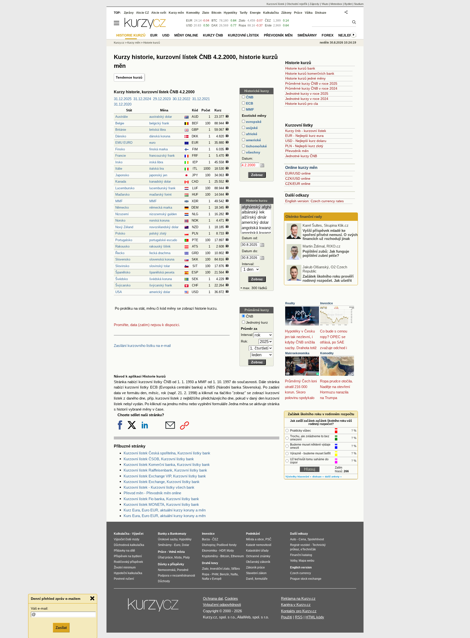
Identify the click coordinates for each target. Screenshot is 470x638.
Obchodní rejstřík (297, 3)
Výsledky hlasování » (298, 476)
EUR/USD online (298, 173)
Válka (309, 12)
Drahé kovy (210, 563)
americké (253, 140)
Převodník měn (297, 151)
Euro (177, 545)
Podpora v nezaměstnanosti (176, 575)
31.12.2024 (142, 99)
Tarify (243, 12)
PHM (215, 574)
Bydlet (348, 3)
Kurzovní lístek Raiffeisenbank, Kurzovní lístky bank (165, 470)
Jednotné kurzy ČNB (301, 156)
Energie (255, 12)
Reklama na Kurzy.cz (298, 598)
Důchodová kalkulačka (129, 545)
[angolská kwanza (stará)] (256, 233)
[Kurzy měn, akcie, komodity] (153, 606)
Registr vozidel (300, 545)
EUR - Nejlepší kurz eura (304, 136)
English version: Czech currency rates (314, 201)
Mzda (178, 557)
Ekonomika (209, 550)
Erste (268, 25)
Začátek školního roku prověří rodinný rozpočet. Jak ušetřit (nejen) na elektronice (328, 280)
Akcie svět (158, 12)
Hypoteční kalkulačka (128, 573)
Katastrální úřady (257, 550)
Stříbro (235, 568)
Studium (359, 3)
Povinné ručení (124, 578)
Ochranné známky (258, 556)
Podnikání (253, 533)
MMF (249, 109)
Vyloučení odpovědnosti (222, 605)
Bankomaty (178, 533)
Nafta (234, 574)
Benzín (224, 574)
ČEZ (268, 20)
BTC (214, 20)
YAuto (324, 3)
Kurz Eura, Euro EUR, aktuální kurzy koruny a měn (165, 510)
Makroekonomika (297, 353)
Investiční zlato (220, 568)
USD (189, 25)
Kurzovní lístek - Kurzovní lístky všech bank (159, 487)
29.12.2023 (162, 99)
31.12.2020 (122, 104)
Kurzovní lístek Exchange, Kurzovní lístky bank (162, 482)
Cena (302, 539)
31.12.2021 (201, 99)
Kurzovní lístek (275, 3)
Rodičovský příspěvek (128, 562)
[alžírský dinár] (256, 217)
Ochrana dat (213, 598)
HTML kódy (315, 617)
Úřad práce (165, 557)
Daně (249, 578)
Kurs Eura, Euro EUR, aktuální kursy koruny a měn (165, 516)
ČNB (249, 97)
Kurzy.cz (119, 42)
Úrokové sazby (167, 539)
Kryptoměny (210, 556)
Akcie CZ (142, 12)
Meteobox (336, 3)
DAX (215, 25)
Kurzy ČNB (213, 35)
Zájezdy (314, 3)
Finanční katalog (301, 555)
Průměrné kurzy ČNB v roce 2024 (311, 88)
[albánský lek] (256, 212)
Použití (286, 617)
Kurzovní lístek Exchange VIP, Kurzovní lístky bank (165, 476)
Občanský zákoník (258, 562)
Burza (206, 539)
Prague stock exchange (305, 578)
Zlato (242, 20)
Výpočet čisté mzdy (126, 539)
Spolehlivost (315, 539)
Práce (298, 12)
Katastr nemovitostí (258, 545)
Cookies (231, 598)
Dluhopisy (208, 545)
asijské (251, 128)
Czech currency (300, 573)
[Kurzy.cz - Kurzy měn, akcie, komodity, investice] (145, 27)
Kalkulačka (271, 12)
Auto (293, 539)
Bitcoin (216, 12)
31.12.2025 (122, 99)
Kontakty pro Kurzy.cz (299, 611)
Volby (293, 560)
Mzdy (230, 550)
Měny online (186, 35)
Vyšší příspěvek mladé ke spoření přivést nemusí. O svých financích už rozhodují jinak (330, 234)
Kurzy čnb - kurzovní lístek (305, 131)
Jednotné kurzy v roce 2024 (306, 99)
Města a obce (255, 539)
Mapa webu (306, 560)
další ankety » (333, 476)
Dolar (185, 545)
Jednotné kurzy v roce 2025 (306, 93)
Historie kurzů (151, 42)
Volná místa (177, 552)
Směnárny (307, 35)
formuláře (261, 578)
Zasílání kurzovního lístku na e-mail (142, 345)
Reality (290, 303)
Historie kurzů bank (300, 68)
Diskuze (320, 12)
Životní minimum (125, 567)
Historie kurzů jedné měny (305, 78)
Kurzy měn (176, 12)
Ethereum (237, 556)
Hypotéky (230, 12)
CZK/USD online (297, 178)
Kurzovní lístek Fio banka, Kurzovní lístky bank (161, 499)
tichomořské (256, 146)
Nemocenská (167, 570)
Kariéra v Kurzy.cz (296, 605)
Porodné (182, 570)
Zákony (286, 12)
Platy (186, 557)
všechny (252, 152)
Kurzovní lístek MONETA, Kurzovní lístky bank (161, 504)
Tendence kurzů (129, 77)
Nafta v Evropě (212, 578)
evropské (253, 122)
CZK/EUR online (297, 184)
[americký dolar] (256, 222)
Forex (327, 35)
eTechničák (308, 549)
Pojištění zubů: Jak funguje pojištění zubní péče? (326, 253)
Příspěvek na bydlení (128, 556)
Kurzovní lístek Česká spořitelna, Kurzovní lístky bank (167, 453)
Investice (326, 303)
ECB (249, 103)
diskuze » (318, 476)
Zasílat (61, 627)
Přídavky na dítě (124, 550)
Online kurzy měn (301, 167)
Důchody (164, 581)
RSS (299, 617)
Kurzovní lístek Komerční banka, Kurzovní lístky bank (167, 464)
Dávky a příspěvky (171, 564)
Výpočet (137, 533)
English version (301, 567)
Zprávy (129, 12)
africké (251, 134)
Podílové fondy (226, 545)
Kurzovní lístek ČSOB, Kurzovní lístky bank (159, 459)
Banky (162, 533)
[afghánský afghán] (256, 207)
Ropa (242, 25)
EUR (189, 20)
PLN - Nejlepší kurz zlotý (304, 146)
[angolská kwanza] (256, 228)
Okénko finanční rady (303, 216)
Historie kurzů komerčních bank (309, 73)
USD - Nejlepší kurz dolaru (305, 141)
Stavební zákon (256, 573)
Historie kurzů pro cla (301, 104)
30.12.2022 (181, 99)
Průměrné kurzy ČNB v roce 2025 (311, 83)
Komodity (327, 353)
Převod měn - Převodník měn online (152, 493)
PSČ (268, 539)
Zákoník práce (255, 567)
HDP (222, 550)
